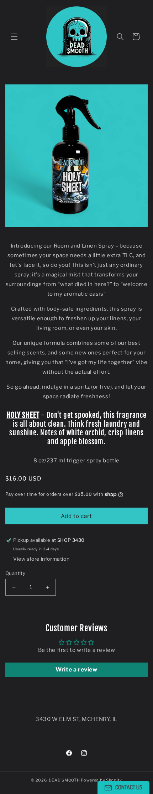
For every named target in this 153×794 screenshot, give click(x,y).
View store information (41, 559)
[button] (14, 37)
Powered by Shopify (101, 780)
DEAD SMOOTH (64, 780)
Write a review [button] (76, 669)
